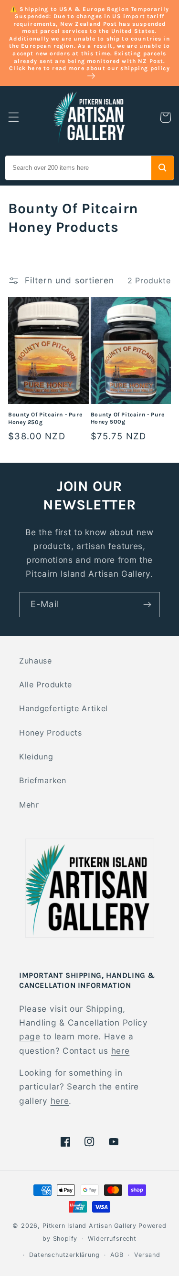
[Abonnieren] (147, 605)
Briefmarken (42, 780)
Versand (147, 1254)
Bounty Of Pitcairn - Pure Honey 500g (128, 418)
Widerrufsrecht (112, 1238)
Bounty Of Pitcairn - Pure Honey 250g (45, 418)
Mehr (29, 804)
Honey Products (50, 732)
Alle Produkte (45, 684)
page (30, 1036)
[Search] (162, 168)
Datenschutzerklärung (64, 1254)
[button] (13, 117)
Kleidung (36, 756)
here (120, 1051)
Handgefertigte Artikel (63, 708)
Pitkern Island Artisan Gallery (89, 1225)
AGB (117, 1254)
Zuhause (35, 660)
